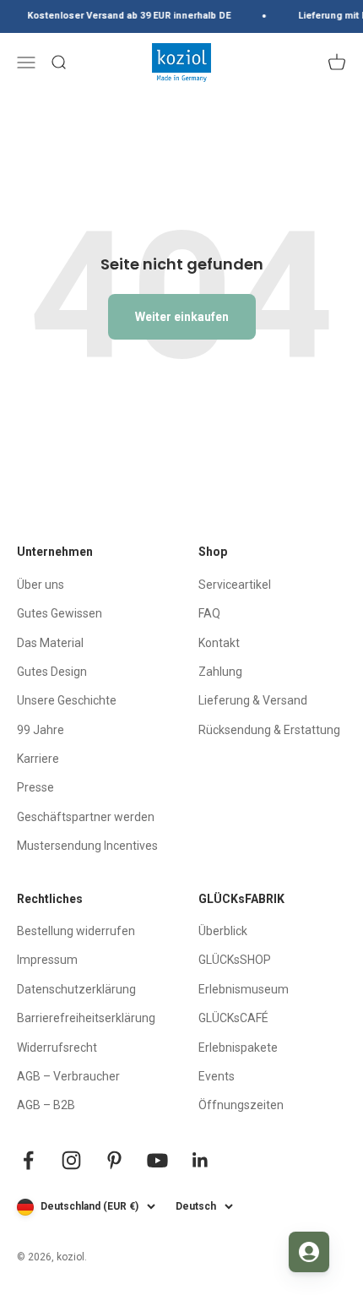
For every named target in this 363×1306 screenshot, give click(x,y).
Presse (35, 787)
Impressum (47, 959)
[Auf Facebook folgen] (28, 1160)
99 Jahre (40, 730)
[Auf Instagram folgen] (71, 1160)
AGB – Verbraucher (68, 1076)
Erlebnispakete (238, 1047)
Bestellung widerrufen (76, 931)
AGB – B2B (46, 1105)
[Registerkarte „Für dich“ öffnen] (309, 1252)
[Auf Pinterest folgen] (114, 1160)
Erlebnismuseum (243, 989)
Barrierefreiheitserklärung (86, 1018)
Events (216, 1076)
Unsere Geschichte (66, 700)
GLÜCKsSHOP (234, 959)
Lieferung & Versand (252, 700)
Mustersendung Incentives (87, 845)
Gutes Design (52, 671)
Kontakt (219, 643)
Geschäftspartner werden (85, 817)
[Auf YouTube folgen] (157, 1160)
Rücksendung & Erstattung (269, 730)
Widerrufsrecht (57, 1047)
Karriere (38, 758)
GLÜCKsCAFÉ (233, 1018)
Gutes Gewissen (59, 613)
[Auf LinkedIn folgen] (200, 1160)
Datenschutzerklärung (76, 989)
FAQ (209, 613)
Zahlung (220, 671)
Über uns (40, 584)
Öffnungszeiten (241, 1105)
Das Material (50, 643)
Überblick (222, 931)
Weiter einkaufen (182, 317)
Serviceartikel (234, 584)
